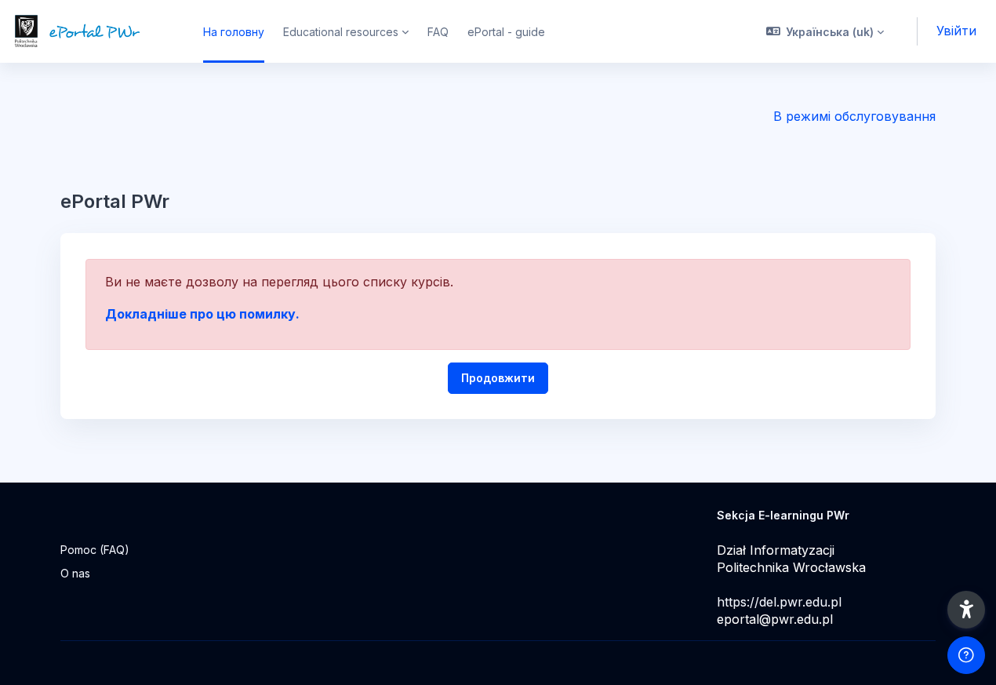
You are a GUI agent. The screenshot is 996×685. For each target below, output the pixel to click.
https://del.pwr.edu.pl (779, 602)
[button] (825, 31)
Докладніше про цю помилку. (202, 314)
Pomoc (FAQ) (94, 549)
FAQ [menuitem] (438, 31)
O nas (75, 573)
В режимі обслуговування (854, 116)
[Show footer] (966, 655)
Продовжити (498, 377)
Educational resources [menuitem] (340, 31)
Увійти (956, 30)
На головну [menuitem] (233, 31)
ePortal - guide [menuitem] (506, 31)
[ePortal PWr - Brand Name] (92, 31)
